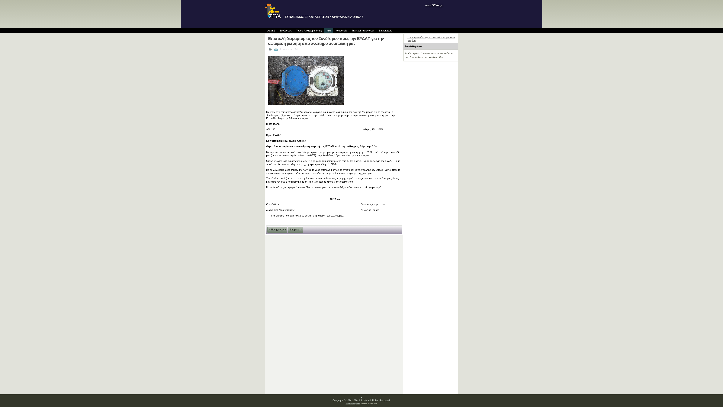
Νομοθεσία (341, 30)
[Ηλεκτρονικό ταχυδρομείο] (276, 49)
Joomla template (353, 404)
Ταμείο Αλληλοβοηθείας (309, 30)
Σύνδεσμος (285, 30)
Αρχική (271, 30)
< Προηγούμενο (277, 229)
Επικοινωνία (385, 30)
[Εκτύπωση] (270, 49)
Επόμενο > (296, 229)
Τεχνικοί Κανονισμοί (363, 30)
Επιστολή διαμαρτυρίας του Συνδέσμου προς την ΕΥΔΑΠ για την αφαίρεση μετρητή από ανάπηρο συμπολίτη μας (326, 41)
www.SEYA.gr (433, 5)
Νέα (328, 30)
